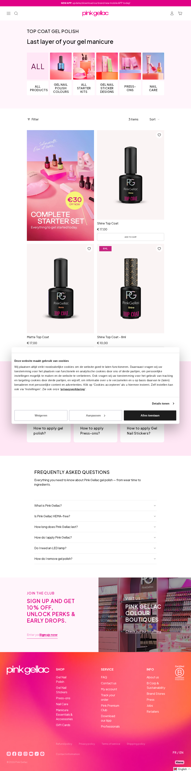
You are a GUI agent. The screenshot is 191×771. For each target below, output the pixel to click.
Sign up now (48, 634)
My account (109, 689)
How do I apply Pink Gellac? (53, 537)
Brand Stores (156, 694)
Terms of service (111, 743)
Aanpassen (93, 415)
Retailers (153, 711)
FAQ (104, 677)
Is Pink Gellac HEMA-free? (52, 516)
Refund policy (64, 743)
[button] (154, 119)
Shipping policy (136, 743)
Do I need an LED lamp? (50, 548)
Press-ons (63, 698)
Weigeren (41, 415)
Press (150, 699)
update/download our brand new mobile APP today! (95, 3)
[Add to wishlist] (159, 135)
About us (153, 677)
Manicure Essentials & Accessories (64, 714)
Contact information (68, 754)
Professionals (110, 726)
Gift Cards (63, 725)
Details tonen (160, 403)
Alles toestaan (150, 415)
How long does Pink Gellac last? (56, 527)
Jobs (150, 705)
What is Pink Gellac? (48, 505)
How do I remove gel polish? (53, 559)
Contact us (108, 683)
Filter (35, 119)
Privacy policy (87, 743)
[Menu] (8, 13)
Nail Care (62, 704)
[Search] (16, 13)
